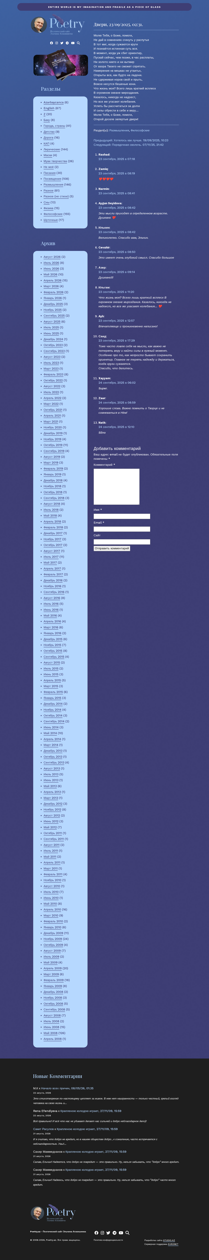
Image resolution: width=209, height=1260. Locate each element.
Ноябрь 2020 (53, 427)
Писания (50, 173)
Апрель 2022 (52, 398)
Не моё (49, 167)
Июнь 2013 (51, 780)
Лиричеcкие (52, 149)
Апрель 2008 (53, 1039)
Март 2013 (51, 798)
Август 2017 (52, 551)
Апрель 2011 (52, 862)
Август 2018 (52, 504)
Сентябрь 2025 (54, 315)
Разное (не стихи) (56, 196)
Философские (53, 214)
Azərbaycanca (54, 102)
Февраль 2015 (53, 692)
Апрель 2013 (52, 792)
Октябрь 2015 (53, 651)
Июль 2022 (51, 392)
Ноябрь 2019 (52, 439)
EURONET (173, 1244)
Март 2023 (51, 368)
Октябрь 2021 (53, 410)
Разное (49, 190)
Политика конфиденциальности (108, 1240)
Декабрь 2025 (53, 304)
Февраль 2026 (53, 292)
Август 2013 (52, 768)
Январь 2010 (52, 927)
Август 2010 (52, 886)
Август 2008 (52, 1015)
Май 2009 (51, 962)
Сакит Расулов (43, 1129)
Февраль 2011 (53, 874)
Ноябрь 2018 (52, 486)
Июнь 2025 (51, 333)
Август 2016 (52, 598)
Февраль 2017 (53, 574)
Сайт (97, 535)
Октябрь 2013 (53, 756)
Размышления (53, 184)
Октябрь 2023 (53, 345)
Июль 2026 (51, 263)
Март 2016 (51, 627)
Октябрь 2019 (53, 445)
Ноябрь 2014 (52, 709)
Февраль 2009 (54, 980)
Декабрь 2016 (53, 580)
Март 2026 (51, 286)
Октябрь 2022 (53, 380)
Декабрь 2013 (53, 750)
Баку (47, 120)
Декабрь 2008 (53, 992)
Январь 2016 (52, 633)
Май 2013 (50, 786)
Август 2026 (52, 257)
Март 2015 (51, 686)
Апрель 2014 (52, 739)
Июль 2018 (51, 510)
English (49, 108)
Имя (98, 510)
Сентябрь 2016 (54, 592)
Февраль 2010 (53, 921)
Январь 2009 (53, 986)
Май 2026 (50, 274)
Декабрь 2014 (53, 703)
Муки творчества (55, 161)
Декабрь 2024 (53, 339)
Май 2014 (50, 733)
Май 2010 (50, 903)
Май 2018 (50, 515)
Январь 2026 (53, 298)
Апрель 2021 (52, 415)
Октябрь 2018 (53, 492)
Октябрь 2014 (53, 715)
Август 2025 (52, 321)
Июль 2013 (51, 774)
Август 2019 (52, 457)
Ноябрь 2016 (52, 586)
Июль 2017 (51, 557)
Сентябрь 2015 (54, 656)
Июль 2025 (51, 327)
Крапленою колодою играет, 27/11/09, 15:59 (90, 1111)
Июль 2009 (51, 956)
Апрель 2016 (52, 621)
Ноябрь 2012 (52, 809)
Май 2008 (51, 1033)
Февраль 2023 (53, 374)
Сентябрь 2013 (54, 762)
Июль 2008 (51, 1021)
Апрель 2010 (52, 909)
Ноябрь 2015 (52, 645)
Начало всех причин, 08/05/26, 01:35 (67, 1088)
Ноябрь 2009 (53, 939)
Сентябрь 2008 (54, 1009)
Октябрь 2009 (53, 945)
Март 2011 (51, 868)
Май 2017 (50, 562)
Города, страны (54, 126)
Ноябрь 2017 (52, 539)
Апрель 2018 (52, 521)
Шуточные (51, 220)
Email (99, 522)
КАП (46, 143)
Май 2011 (50, 856)
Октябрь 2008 (53, 1003)
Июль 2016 (51, 604)
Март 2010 (51, 915)
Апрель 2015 (52, 680)
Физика (48, 208)
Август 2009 (52, 950)
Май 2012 (50, 827)
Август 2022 (52, 386)
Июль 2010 (51, 892)
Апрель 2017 (52, 568)
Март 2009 (51, 974)
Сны (47, 202)
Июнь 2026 (51, 268)
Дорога (48, 137)
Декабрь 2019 (53, 433)
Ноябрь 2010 (52, 880)
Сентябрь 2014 (54, 721)
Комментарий (104, 464)
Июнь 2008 (51, 1027)
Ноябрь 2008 (53, 997)
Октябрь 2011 (53, 833)
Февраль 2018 (53, 527)
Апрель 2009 (53, 968)
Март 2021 (51, 421)
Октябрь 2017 (53, 545)
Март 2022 (51, 404)
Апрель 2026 (53, 280)
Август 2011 (52, 845)
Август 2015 (52, 662)
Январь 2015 (52, 698)
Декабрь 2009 (53, 933)
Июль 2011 (51, 850)
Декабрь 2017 (53, 533)
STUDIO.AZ (169, 1240)
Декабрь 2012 (53, 803)
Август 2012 (52, 815)
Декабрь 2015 (53, 639)
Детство (49, 132)
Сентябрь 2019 (54, 451)
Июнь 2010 (51, 898)
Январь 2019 (52, 474)
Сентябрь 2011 (54, 839)
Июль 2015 (51, 668)
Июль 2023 (51, 363)
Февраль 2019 (53, 468)
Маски (48, 155)
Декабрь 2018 (53, 480)
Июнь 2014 (51, 727)
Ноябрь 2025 (53, 310)
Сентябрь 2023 (54, 351)
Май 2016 (50, 615)
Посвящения (52, 179)
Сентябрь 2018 (54, 498)
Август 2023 (52, 357)
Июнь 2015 (51, 674)
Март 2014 (51, 745)
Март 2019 (51, 462)
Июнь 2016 (51, 609)
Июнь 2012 (51, 821)
